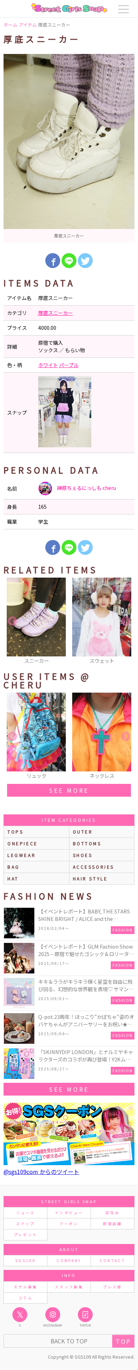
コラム (25, 1297)
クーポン (68, 1223)
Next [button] (125, 621)
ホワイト (48, 365)
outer (83, 832)
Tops (15, 832)
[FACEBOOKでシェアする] (52, 260)
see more (69, 790)
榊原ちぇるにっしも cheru (86, 487)
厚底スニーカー (55, 312)
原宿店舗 (112, 1223)
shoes (83, 855)
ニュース (25, 1212)
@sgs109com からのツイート (41, 1171)
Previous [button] (12, 621)
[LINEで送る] (69, 260)
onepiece (22, 843)
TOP (123, 1341)
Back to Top (69, 1341)
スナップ (25, 1223)
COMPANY (69, 1260)
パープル (69, 365)
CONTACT (113, 1260)
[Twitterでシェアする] (85, 260)
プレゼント (26, 1234)
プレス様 (112, 1286)
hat (13, 878)
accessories (94, 867)
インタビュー (69, 1212)
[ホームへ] (69, 8)
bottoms (87, 843)
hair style (90, 878)
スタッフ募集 (69, 1286)
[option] (69, 148)
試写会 (112, 1212)
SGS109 (25, 1260)
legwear (21, 855)
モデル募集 (26, 1286)
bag (13, 867)
